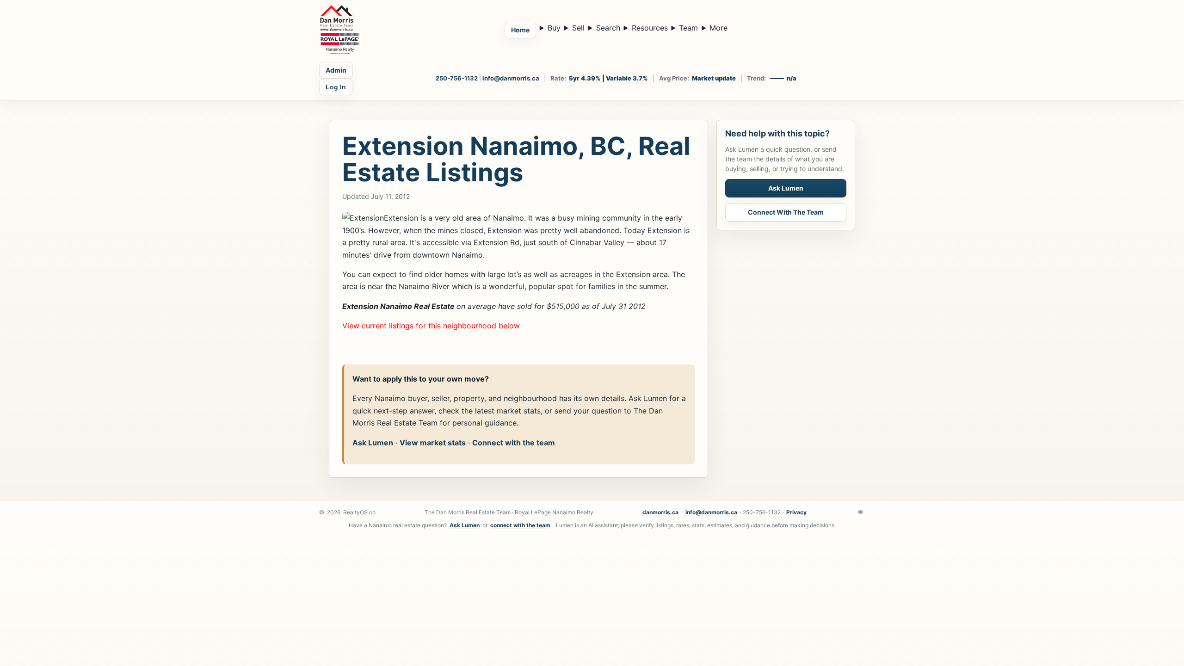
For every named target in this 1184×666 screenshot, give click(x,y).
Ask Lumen (372, 442)
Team (688, 27)
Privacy (796, 512)
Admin (336, 70)
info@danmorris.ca (510, 78)
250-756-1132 (457, 78)
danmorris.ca (660, 512)
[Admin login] (860, 512)
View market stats (433, 442)
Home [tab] (520, 30)
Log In (336, 87)
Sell (578, 27)
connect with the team (520, 525)
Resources (650, 27)
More (718, 27)
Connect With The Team (786, 212)
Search (608, 27)
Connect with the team (513, 442)
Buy (554, 27)
